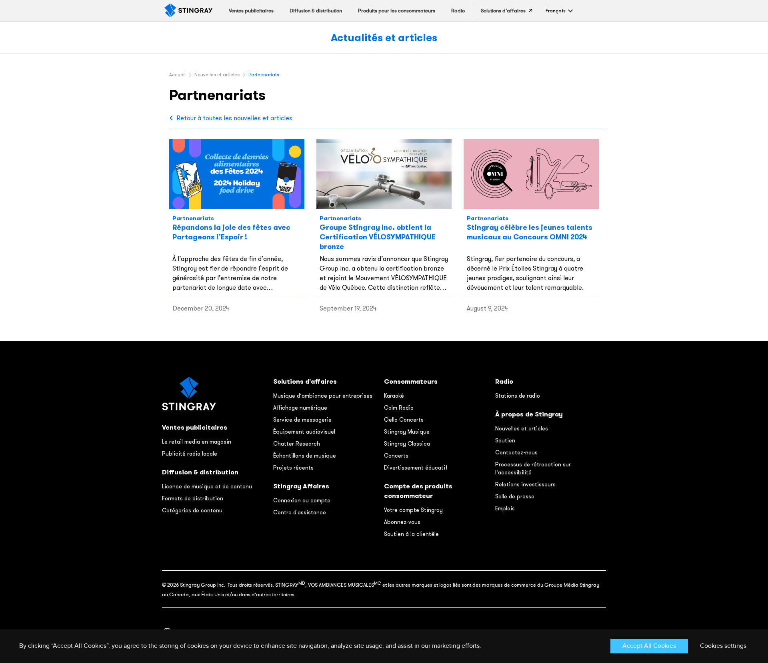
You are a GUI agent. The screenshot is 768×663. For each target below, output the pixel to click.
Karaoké (394, 395)
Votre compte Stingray (413, 510)
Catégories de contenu (192, 510)
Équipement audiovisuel (304, 431)
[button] (556, 10)
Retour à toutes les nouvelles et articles (234, 118)
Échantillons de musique (304, 455)
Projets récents (293, 467)
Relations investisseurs (525, 484)
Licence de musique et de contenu (207, 486)
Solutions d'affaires (305, 381)
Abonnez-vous (402, 522)
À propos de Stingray (529, 414)
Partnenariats (193, 218)
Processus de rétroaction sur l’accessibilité (533, 468)
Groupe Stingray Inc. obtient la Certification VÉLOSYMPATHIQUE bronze (378, 237)
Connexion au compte (301, 500)
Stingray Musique (407, 431)
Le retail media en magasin (196, 441)
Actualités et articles (384, 37)
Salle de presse (514, 496)
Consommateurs (411, 381)
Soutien (505, 440)
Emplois (505, 508)
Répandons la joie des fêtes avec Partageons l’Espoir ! (231, 232)
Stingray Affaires (301, 486)
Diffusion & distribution (200, 472)
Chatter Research (296, 443)
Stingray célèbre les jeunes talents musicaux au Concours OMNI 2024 (529, 232)
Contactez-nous (516, 452)
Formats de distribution (192, 498)
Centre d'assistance (299, 512)
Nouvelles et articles (521, 428)
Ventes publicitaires (194, 427)
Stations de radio (517, 395)
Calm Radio (399, 407)
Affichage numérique (300, 407)
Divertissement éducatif (416, 467)
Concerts (396, 455)
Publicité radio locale (189, 453)
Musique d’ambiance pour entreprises (322, 395)
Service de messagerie (302, 419)
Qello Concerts (404, 419)
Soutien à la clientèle (411, 534)
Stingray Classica (407, 443)
